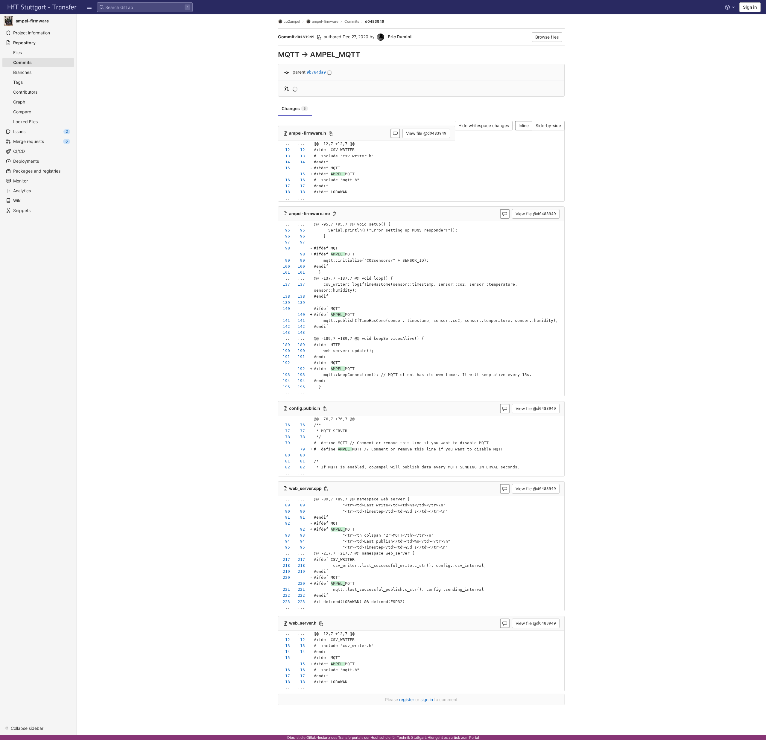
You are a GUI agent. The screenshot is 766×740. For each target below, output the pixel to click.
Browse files (547, 36)
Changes (294, 108)
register (406, 699)
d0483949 (374, 21)
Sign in (750, 7)
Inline (524, 125)
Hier (431, 737)
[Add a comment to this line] (278, 150)
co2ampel (292, 21)
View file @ (426, 133)
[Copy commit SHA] (319, 37)
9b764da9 (316, 72)
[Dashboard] (42, 7)
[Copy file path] (330, 133)
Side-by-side (548, 125)
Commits (351, 21)
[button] (38, 728)
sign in (426, 699)
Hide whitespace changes (483, 125)
